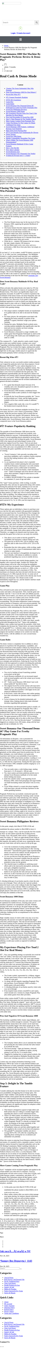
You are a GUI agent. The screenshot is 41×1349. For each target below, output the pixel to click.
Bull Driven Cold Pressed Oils (14, 1279)
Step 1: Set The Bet (12, 148)
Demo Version (11, 134)
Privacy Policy (9, 1311)
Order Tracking (9, 1306)
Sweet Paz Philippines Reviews (16, 109)
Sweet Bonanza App (13, 152)
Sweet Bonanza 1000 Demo (15, 111)
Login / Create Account (20, 33)
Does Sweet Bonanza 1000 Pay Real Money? (21, 92)
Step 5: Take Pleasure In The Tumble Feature (21, 119)
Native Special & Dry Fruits (13, 1291)
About (6, 1302)
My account (8, 1304)
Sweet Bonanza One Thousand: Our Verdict (20, 154)
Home (6, 46)
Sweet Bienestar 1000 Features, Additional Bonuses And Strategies (20, 128)
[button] (20, 39)
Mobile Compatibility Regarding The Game (20, 138)
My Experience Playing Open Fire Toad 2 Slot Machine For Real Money (21, 114)
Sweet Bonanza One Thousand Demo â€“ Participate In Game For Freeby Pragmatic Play (21, 107)
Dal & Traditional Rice (11, 1281)
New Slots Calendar (12, 150)
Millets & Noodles (10, 1289)
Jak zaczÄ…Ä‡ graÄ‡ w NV (15, 1251)
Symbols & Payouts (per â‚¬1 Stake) (18, 155)
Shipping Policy (9, 1308)
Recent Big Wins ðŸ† (13, 94)
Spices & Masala (9, 1293)
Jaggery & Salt (9, 1287)
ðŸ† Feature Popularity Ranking (17, 97)
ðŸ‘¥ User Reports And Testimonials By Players (22, 132)
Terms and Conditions (11, 1313)
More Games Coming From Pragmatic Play (20, 121)
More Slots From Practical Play (16, 131)
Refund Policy (9, 1309)
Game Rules (10, 104)
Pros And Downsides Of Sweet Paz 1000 (19, 117)
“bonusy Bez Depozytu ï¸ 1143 (16, 1260)
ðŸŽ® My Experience (13, 100)
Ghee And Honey (10, 1283)
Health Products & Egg (12, 1285)
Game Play (9, 102)
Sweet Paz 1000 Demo (13, 136)
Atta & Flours (8, 1278)
